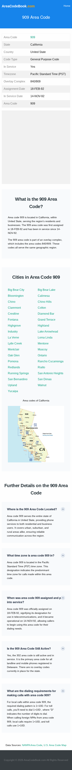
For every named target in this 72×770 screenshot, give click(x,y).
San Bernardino (17, 379)
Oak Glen (14, 355)
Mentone (43, 343)
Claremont (14, 307)
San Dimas (45, 379)
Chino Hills (45, 301)
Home (67, 5)
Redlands (14, 367)
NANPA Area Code (32, 745)
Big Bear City (16, 289)
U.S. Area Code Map (55, 745)
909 (32, 37)
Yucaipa (13, 391)
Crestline (13, 313)
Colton (42, 307)
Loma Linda (45, 337)
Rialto (41, 367)
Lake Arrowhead (48, 331)
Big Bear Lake (46, 289)
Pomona (13, 361)
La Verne (13, 337)
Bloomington (16, 295)
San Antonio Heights (50, 373)
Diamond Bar (46, 313)
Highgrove (14, 325)
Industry (13, 331)
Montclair (13, 349)
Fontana (13, 319)
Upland (12, 385)
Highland (43, 325)
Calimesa (44, 295)
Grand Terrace (46, 319)
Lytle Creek (15, 343)
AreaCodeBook (18, 6)
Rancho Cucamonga (50, 361)
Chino (11, 301)
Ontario (42, 355)
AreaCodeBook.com (35, 760)
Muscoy (42, 349)
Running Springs (18, 373)
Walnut (42, 385)
